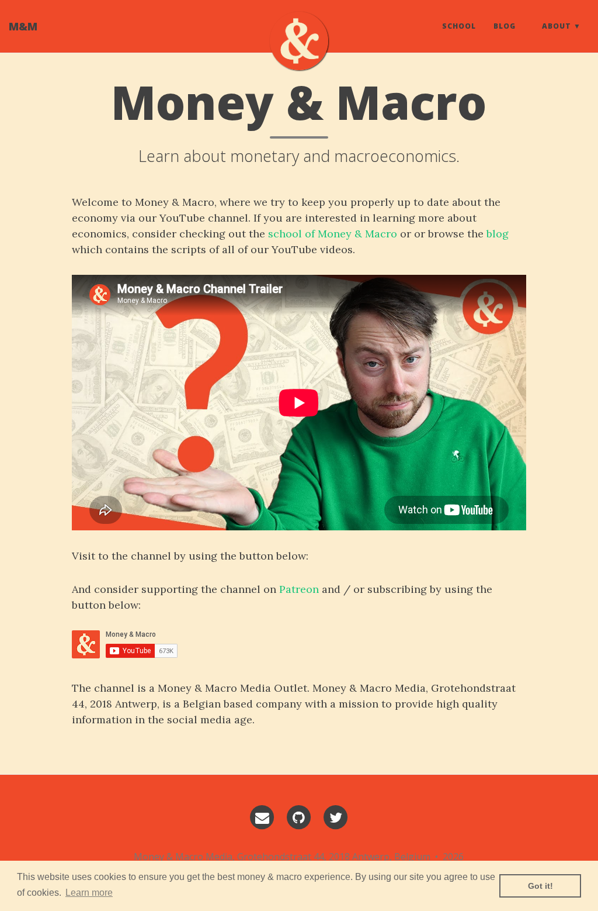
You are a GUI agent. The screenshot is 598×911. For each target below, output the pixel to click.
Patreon (299, 589)
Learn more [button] (89, 893)
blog (497, 233)
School (459, 26)
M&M (23, 26)
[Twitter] (336, 817)
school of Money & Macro (332, 233)
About (556, 26)
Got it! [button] (540, 886)
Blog (504, 26)
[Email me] (262, 817)
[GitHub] (299, 817)
